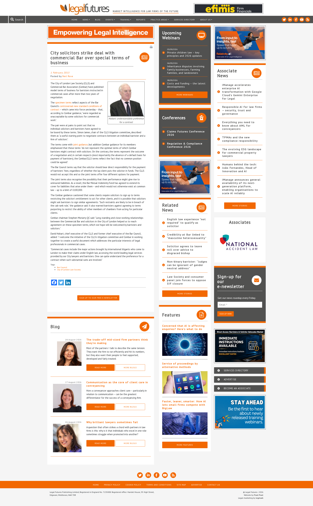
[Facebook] (54, 282)
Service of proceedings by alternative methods (180, 365)
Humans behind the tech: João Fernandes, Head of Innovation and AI (239, 168)
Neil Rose (67, 76)
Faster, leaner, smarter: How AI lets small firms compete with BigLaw (184, 405)
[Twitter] (61, 282)
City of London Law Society (69, 269)
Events (109, 19)
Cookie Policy (133, 485)
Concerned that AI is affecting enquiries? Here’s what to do (183, 327)
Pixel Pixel (258, 495)
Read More (100, 367)
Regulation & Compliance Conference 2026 (184, 145)
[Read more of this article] (185, 344)
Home (74, 19)
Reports (140, 19)
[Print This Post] (151, 46)
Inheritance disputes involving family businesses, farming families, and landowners (185, 69)
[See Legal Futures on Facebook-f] (295, 19)
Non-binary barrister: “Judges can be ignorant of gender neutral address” (187, 265)
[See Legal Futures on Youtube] (301, 19)
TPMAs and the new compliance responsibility (240, 139)
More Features (185, 445)
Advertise (196, 485)
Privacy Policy (112, 485)
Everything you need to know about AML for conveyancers (238, 126)
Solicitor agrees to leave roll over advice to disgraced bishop (184, 250)
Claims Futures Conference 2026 (186, 133)
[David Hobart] (126, 98)
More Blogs (130, 367)
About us (205, 19)
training (125, 19)
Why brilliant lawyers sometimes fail (112, 422)
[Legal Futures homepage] (86, 9)
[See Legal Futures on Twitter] (284, 19)
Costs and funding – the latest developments (186, 85)
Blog (97, 19)
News (85, 19)
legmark (259, 498)
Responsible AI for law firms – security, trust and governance (242, 110)
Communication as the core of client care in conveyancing (117, 384)
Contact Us (213, 485)
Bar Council (62, 267)
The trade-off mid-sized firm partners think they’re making (117, 341)
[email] (240, 304)
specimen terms (63, 102)
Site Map (181, 485)
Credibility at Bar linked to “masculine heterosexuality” (187, 236)
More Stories (184, 293)
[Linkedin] (68, 282)
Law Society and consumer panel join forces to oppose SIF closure (186, 280)
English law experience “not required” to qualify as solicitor (186, 223)
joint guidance (80, 144)
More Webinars (185, 94)
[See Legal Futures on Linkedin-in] (290, 19)
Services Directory (184, 19)
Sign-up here (225, 314)
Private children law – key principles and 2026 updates (184, 54)
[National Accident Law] (240, 242)
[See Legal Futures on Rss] (307, 19)
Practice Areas (159, 19)
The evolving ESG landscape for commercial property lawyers (241, 153)
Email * (223, 304)
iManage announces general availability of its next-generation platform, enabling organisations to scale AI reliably (241, 186)
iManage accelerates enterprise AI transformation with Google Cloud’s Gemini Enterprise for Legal (242, 91)
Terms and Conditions (158, 485)
